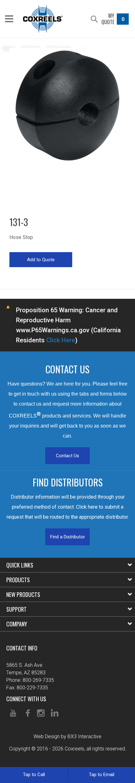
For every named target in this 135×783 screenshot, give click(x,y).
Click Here (60, 340)
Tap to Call (34, 774)
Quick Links (19, 565)
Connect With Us (26, 699)
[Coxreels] (43, 19)
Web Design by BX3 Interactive (67, 736)
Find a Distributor (67, 537)
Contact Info (21, 648)
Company (16, 624)
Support (16, 609)
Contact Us (67, 456)
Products (18, 580)
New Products (23, 594)
